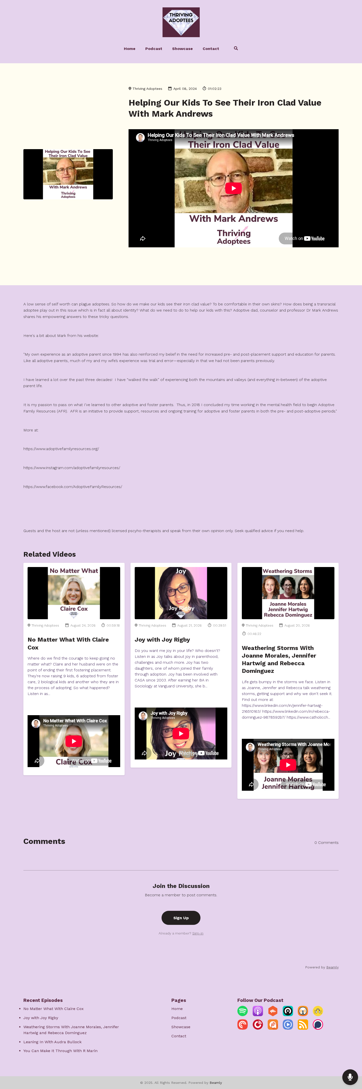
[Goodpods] (318, 1014)
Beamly (216, 1083)
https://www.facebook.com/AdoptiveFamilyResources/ (72, 486)
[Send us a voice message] (350, 1077)
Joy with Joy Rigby (162, 639)
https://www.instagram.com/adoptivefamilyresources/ (71, 467)
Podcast (153, 48)
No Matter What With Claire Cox (53, 1008)
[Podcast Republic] (288, 1028)
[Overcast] (303, 1014)
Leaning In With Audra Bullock (52, 1042)
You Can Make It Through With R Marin (60, 1050)
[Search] (233, 49)
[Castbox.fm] (273, 1014)
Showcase (182, 48)
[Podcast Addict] (273, 1028)
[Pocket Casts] (242, 1028)
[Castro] (288, 1014)
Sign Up (181, 917)
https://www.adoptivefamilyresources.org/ (61, 448)
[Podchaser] (318, 1028)
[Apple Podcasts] (258, 1014)
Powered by (322, 967)
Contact (211, 48)
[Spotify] (242, 1014)
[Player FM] (258, 1028)
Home (129, 48)
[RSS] (303, 1028)
